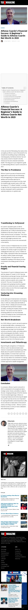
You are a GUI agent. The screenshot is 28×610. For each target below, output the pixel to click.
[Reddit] (23, 413)
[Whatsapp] (20, 413)
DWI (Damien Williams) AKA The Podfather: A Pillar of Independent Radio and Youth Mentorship (9, 506)
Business (3, 28)
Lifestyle (3, 558)
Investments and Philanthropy (11, 101)
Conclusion (7, 103)
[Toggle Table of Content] (24, 88)
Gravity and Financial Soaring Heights (13, 96)
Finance (3, 557)
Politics (3, 562)
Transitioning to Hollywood (10, 95)
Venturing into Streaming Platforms (12, 98)
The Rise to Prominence (10, 93)
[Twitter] (11, 413)
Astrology (3, 549)
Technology (4, 564)
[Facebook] (9, 413)
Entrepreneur (4, 555)
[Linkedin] (17, 413)
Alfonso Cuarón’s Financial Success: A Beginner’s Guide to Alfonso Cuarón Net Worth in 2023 (14, 91)
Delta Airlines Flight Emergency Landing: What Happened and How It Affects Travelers (9, 523)
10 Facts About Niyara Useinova (9, 514)
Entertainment (5, 553)
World (2, 568)
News (2, 560)
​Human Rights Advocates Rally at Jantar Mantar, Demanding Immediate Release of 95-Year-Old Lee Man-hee (14, 589)
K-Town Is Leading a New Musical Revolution (10, 496)
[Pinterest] (14, 413)
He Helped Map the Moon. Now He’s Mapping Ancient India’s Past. (13, 600)
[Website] (8, 445)
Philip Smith (8, 41)
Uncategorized (5, 566)
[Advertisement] (14, 59)
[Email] (26, 413)
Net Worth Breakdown (10, 99)
